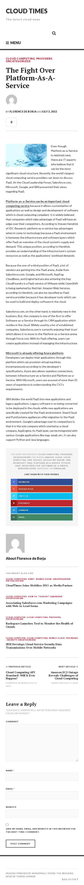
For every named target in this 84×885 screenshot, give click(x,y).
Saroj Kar (57, 683)
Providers (44, 59)
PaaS (29, 463)
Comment (12, 721)
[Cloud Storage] (10, 33)
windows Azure (27, 468)
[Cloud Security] (36, 33)
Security (12, 640)
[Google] (19, 33)
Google (37, 460)
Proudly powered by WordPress (25, 873)
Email (10, 789)
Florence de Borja (23, 111)
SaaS (18, 466)
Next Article (67, 666)
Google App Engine (54, 460)
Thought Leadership (50, 597)
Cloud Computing (20, 59)
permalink (59, 468)
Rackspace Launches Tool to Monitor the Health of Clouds (39, 625)
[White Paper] (45, 33)
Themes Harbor (25, 876)
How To (32, 597)
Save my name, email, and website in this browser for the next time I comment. (41, 830)
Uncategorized (18, 61)
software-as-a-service (55, 466)
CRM (29, 460)
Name (10, 770)
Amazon (49, 457)
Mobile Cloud (44, 579)
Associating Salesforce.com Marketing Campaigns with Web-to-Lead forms (39, 604)
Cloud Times (26, 11)
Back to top (69, 879)
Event (31, 579)
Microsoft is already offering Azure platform (34, 353)
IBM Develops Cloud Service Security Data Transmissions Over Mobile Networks (34, 645)
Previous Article (20, 666)
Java (68, 460)
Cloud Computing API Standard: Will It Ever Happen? (20, 675)
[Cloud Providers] (27, 33)
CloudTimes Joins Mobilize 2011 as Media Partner (39, 585)
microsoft (19, 463)
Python (65, 463)
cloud (58, 457)
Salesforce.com (31, 466)
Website (11, 807)
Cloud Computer (16, 617)
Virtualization (15, 581)
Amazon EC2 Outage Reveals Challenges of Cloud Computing (63, 675)
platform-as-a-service (47, 463)
